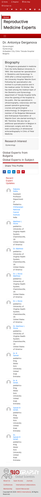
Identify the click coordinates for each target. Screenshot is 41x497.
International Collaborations (25, 485)
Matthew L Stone (17, 222)
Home (5, 2)
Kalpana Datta (16, 190)
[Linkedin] (16, 9)
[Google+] (21, 9)
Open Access (18, 481)
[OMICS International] (20, 473)
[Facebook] (7, 9)
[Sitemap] (39, 9)
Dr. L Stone (17, 301)
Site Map (27, 2)
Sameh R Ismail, (16, 409)
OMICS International (24, 492)
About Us (6, 481)
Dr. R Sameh (16, 354)
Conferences (7, 485)
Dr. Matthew (18, 249)
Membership (7, 489)
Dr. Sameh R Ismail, (16, 437)
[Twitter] (11, 9)
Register (16, 2)
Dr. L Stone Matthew (17, 275)
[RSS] (25, 9)
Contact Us (7, 6)
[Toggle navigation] (5, 36)
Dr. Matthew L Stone (19, 327)
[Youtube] (30, 9)
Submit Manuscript (22, 489)
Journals (29, 481)
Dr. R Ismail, (15, 381)
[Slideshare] (34, 9)
